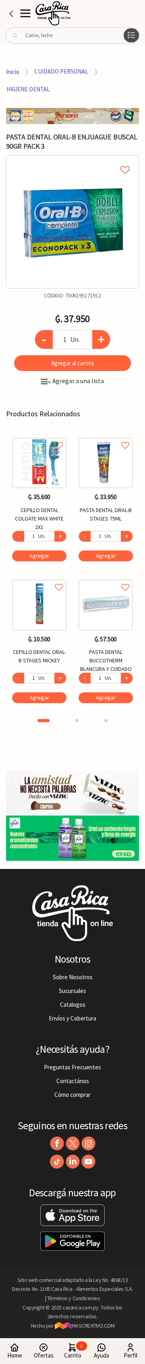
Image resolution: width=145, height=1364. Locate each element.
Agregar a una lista (76, 381)
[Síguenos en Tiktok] (57, 1162)
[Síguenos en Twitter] (73, 1143)
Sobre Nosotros (73, 977)
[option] (72, 222)
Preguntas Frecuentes (72, 1067)
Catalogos (72, 1004)
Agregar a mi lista (72, 161)
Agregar (39, 555)
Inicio (12, 71)
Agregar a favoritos (39, 436)
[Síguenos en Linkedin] (73, 1162)
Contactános (72, 1081)
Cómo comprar (72, 1094)
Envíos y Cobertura (72, 1018)
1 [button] (43, 720)
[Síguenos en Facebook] (57, 1143)
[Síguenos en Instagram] (88, 1143)
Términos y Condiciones (73, 1298)
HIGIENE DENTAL (28, 89)
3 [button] (106, 720)
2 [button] (77, 720)
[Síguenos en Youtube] (88, 1162)
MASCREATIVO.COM (93, 1325)
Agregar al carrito (72, 363)
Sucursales (72, 991)
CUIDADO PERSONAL (61, 71)
